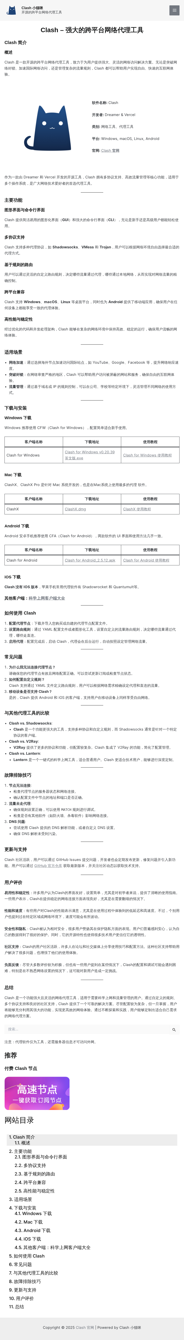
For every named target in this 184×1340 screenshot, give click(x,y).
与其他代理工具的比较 (35, 1273)
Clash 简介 (24, 1137)
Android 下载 (37, 1230)
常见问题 (23, 1264)
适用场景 (23, 1199)
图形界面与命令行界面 (44, 1157)
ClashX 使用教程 (137, 509)
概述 (25, 1143)
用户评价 (25, 1298)
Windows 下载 (37, 1213)
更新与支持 (25, 1290)
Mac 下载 (33, 1222)
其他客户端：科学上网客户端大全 (57, 1247)
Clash (110, 150)
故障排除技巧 (27, 1281)
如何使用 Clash (29, 1256)
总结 (19, 1306)
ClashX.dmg (75, 509)
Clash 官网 (85, 1327)
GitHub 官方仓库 (48, 865)
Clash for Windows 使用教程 (147, 455)
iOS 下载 (32, 1239)
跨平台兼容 (35, 1182)
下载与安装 (25, 1208)
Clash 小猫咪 (32, 8)
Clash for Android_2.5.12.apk (90, 560)
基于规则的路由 (39, 1174)
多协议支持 (35, 1165)
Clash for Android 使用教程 (146, 560)
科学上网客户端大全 (47, 598)
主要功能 (23, 1151)
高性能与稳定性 (39, 1191)
